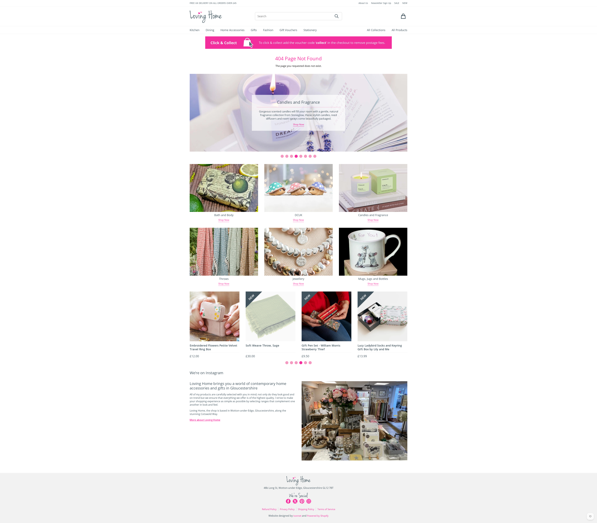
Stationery (310, 30)
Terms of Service (326, 509)
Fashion (268, 30)
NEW (404, 3)
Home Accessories (232, 30)
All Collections (376, 30)
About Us (363, 3)
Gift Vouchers (288, 30)
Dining (210, 30)
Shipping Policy (306, 509)
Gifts (254, 30)
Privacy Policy (287, 509)
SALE (396, 3)
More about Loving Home (205, 420)
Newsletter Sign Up (381, 3)
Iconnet (297, 515)
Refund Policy (269, 509)
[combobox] (294, 16)
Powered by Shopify (318, 515)
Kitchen (194, 30)
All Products (399, 30)
